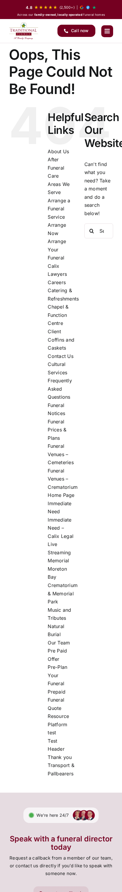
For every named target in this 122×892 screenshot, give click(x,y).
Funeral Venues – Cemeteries (60, 454)
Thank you (60, 757)
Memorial (58, 561)
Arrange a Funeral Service (59, 209)
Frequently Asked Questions (60, 389)
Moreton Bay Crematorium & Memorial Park (63, 585)
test (52, 732)
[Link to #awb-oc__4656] (107, 31)
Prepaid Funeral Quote (56, 700)
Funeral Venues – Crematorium (63, 479)
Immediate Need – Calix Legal (60, 528)
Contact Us (60, 356)
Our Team (59, 643)
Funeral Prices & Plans (57, 430)
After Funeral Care (56, 168)
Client (54, 331)
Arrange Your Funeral (57, 249)
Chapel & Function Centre (58, 315)
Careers (57, 282)
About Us (58, 151)
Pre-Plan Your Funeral (57, 675)
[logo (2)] (23, 31)
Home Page (61, 495)
